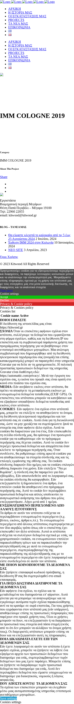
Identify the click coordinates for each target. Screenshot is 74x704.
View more (6, 290)
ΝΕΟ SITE (15, 250)
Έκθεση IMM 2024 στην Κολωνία (30, 242)
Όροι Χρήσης (9, 257)
